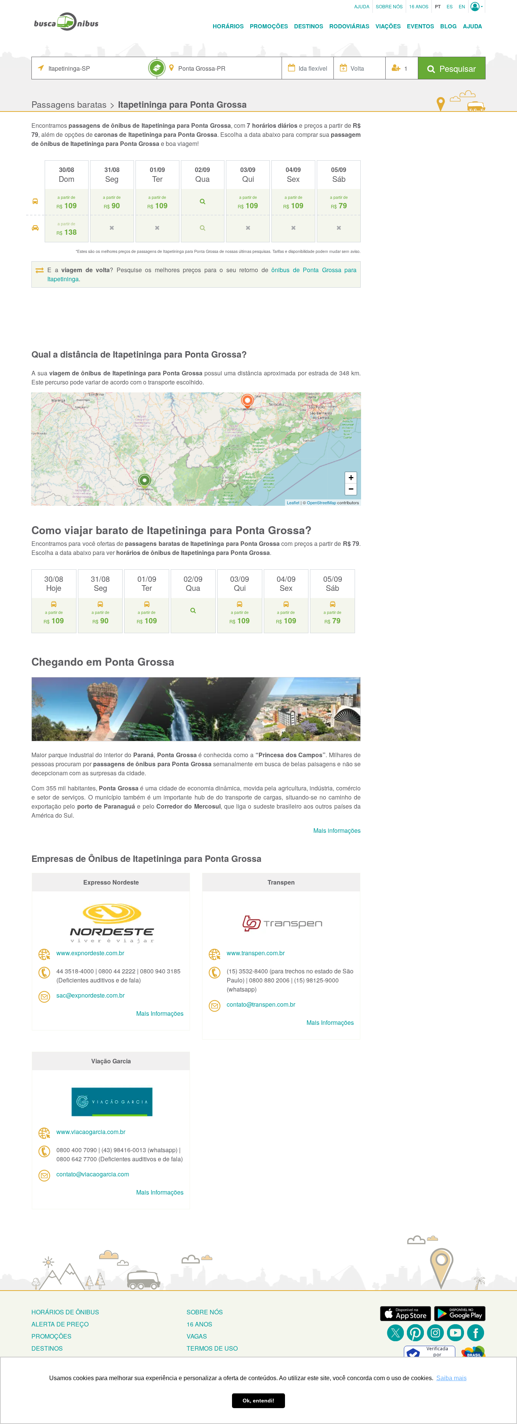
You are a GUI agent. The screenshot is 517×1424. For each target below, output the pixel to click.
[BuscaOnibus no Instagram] (435, 1333)
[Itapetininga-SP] (247, 402)
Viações (388, 26)
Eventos (420, 26)
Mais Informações (160, 1013)
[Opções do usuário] (477, 6)
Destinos (308, 26)
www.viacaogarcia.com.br (90, 1131)
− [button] (351, 489)
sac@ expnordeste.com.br (90, 995)
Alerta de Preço (60, 1324)
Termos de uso (212, 1348)
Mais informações (337, 830)
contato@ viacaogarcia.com (92, 1174)
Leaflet (293, 502)
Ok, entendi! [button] (258, 1401)
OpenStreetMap (321, 502)
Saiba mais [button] (451, 1378)
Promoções (269, 26)
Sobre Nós (389, 6)
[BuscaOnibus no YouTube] (455, 1333)
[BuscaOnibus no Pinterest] (415, 1333)
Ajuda (361, 6)
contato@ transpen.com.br (261, 1004)
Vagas (197, 1336)
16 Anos (418, 6)
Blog (448, 26)
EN (462, 6)
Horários (228, 26)
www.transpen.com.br (256, 952)
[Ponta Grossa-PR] (144, 482)
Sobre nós (205, 1312)
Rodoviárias (349, 26)
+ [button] (351, 477)
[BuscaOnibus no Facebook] (476, 1333)
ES (450, 6)
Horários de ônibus (65, 1312)
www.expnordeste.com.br (90, 952)
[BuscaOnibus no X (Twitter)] (395, 1333)
